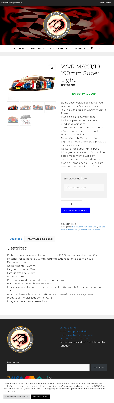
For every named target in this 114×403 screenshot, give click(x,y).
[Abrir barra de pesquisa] (100, 48)
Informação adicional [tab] (40, 238)
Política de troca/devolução (76, 335)
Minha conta (105, 3)
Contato (79, 48)
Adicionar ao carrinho (75, 210)
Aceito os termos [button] (40, 396)
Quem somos (68, 327)
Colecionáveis (59, 48)
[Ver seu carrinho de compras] (92, 48)
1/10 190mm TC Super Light (84, 227)
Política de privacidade (73, 331)
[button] (52, 68)
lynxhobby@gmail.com (11, 3)
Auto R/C (36, 48)
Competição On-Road (89, 230)
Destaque (19, 48)
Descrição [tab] (16, 238)
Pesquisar (13, 362)
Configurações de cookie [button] (16, 396)
